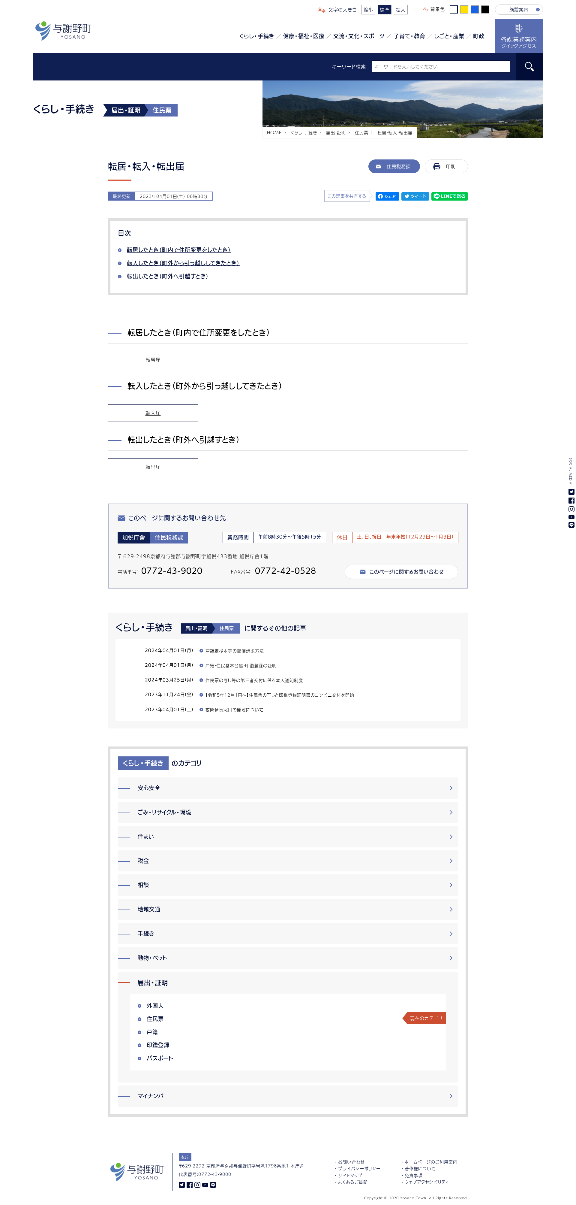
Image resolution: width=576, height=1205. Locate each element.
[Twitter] (182, 1184)
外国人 (155, 1005)
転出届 (153, 467)
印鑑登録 (158, 1045)
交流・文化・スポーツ (359, 36)
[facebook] (190, 1184)
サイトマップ (350, 1175)
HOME (274, 132)
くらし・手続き (256, 36)
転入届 (153, 413)
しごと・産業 (449, 36)
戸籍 (152, 1032)
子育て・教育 (409, 36)
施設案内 (519, 9)
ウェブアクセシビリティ (427, 1182)
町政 (478, 36)
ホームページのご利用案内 (431, 1161)
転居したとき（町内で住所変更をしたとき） (179, 250)
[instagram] (197, 1184)
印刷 (451, 166)
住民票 (361, 132)
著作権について (420, 1168)
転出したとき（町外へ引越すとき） (168, 276)
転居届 (153, 359)
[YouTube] (205, 1184)
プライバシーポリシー (359, 1168)
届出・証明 (336, 132)
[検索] (529, 66)
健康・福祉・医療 (304, 36)
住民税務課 (399, 166)
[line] (213, 1184)
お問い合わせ (351, 1161)
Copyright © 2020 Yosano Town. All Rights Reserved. (416, 1197)
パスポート (160, 1058)
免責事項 (414, 1175)
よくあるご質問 (353, 1182)
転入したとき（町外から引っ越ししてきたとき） (183, 263)
